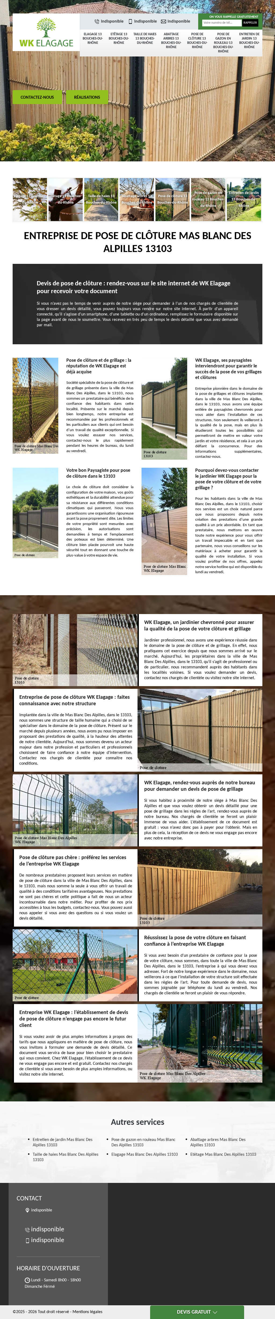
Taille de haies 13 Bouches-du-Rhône (144, 39)
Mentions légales (87, 1312)
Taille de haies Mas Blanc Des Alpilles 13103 (65, 1157)
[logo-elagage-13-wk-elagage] (46, 32)
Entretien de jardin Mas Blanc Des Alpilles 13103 (62, 1142)
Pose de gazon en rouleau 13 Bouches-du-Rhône (223, 43)
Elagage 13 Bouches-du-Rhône (93, 39)
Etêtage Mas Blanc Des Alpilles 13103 (223, 1155)
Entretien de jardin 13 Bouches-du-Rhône (249, 41)
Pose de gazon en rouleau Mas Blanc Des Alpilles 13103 (143, 1142)
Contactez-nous (37, 97)
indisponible (112, 21)
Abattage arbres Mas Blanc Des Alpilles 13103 (217, 1142)
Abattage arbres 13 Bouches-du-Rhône (171, 41)
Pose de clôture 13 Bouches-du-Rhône (197, 41)
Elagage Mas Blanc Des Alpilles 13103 (144, 1155)
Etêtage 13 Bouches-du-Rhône (119, 39)
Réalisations (87, 97)
